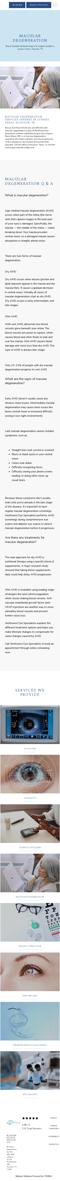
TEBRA (48, 1176)
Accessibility (53, 1137)
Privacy (53, 1118)
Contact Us (53, 1144)
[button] (55, 5)
